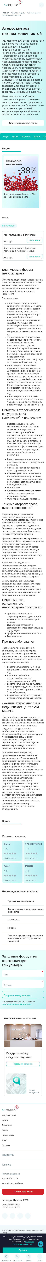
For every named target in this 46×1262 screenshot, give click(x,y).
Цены (15, 136)
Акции (6, 136)
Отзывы (6, 1145)
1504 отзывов (9, 858)
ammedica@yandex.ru (13, 1183)
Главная (6, 13)
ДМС (4, 1140)
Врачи (36, 136)
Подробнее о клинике (23, 1064)
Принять (23, 1250)
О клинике (7, 1125)
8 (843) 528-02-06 (10, 1178)
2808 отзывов (9, 880)
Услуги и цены (19, 13)
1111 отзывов (31, 858)
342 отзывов (30, 880)
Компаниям (8, 1135)
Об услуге (25, 136)
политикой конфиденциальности (16, 1004)
